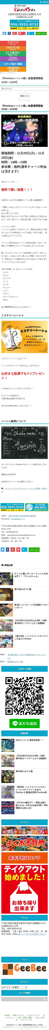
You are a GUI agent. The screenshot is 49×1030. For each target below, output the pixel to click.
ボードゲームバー (20, 488)
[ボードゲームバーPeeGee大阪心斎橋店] (24, 8)
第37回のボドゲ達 (22, 589)
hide (26, 96)
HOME (7, 1015)
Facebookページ (18, 519)
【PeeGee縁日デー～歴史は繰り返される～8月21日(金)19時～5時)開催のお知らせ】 (32, 805)
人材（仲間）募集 (24, 1018)
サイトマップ (26, 1020)
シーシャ (8, 488)
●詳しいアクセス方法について (31, 934)
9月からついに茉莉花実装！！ (30, 740)
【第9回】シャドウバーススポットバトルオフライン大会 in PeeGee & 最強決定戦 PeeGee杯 (31, 789)
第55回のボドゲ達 (24, 771)
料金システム (18, 1015)
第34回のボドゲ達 (15, 662)
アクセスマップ (33, 1015)
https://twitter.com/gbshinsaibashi (22, 516)
